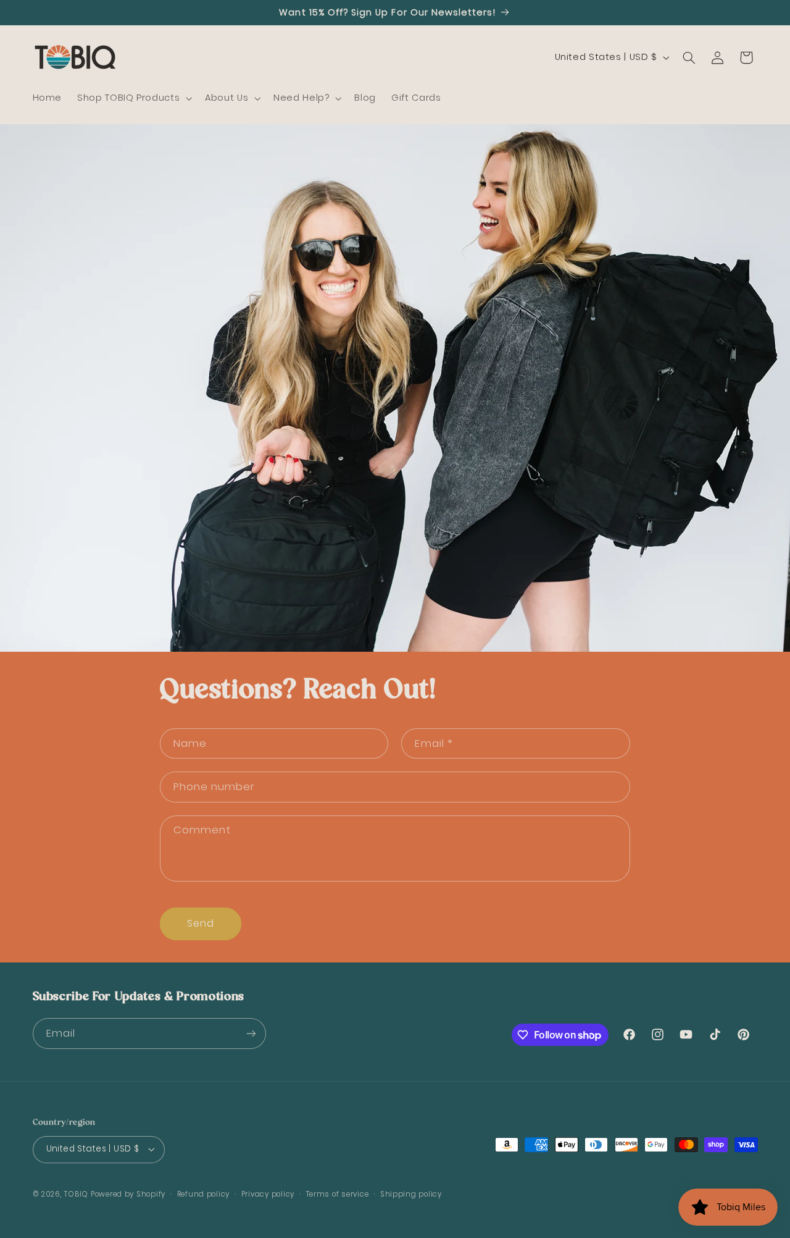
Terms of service (337, 1194)
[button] (134, 98)
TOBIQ (76, 1194)
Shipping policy (411, 1194)
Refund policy (203, 1194)
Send (200, 923)
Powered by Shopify (128, 1194)
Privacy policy (267, 1194)
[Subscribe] (250, 1033)
